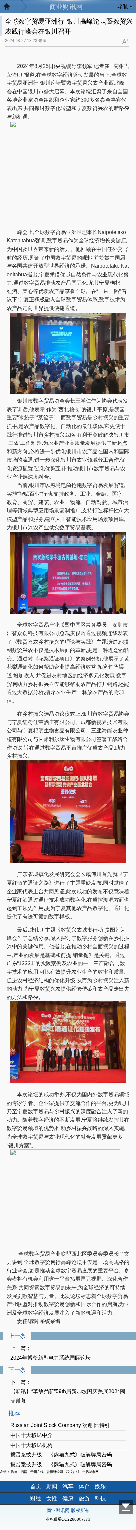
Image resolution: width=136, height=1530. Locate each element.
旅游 (84, 1498)
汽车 (68, 1487)
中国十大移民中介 (31, 1435)
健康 (68, 1498)
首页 (35, 1487)
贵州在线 (37, 1472)
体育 (84, 1487)
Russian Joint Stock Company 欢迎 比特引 (60, 1425)
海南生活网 (19, 1472)
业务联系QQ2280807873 (68, 1519)
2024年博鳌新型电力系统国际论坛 (50, 1358)
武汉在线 (72, 1472)
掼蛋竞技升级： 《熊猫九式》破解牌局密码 (61, 1454)
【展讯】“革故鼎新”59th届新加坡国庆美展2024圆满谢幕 (67, 1396)
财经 (35, 1498)
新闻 (51, 1487)
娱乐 (100, 1487)
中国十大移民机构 (31, 1445)
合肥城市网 (90, 1472)
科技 (100, 1498)
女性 (51, 1498)
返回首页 (10, 8)
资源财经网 (55, 1472)
